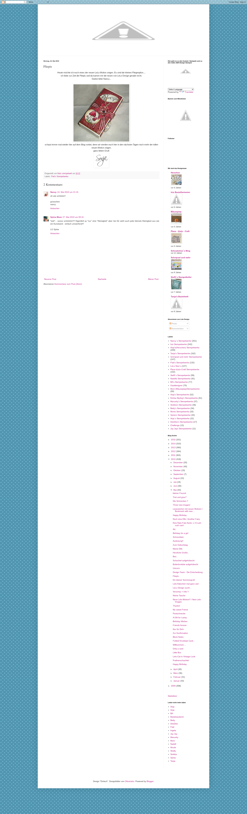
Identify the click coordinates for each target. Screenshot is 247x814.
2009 (173, 686)
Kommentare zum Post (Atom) (68, 284)
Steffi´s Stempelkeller (181, 277)
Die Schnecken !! (180, 501)
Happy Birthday (180, 515)
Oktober (177, 470)
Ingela (173, 730)
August (176, 478)
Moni (172, 741)
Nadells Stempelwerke (180, 378)
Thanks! (176, 606)
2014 (173, 443)
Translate (189, 92)
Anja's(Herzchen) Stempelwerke (184, 347)
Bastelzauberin (177, 717)
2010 (173, 459)
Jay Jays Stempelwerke (181, 428)
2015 (173, 439)
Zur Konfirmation (180, 633)
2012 (173, 451)
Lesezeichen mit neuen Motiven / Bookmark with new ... (188, 510)
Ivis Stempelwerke (178, 344)
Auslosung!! (178, 541)
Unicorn (176, 568)
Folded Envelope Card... (184, 641)
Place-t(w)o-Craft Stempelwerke (184, 369)
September (178, 474)
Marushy (174, 737)
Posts (174, 323)
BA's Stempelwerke (179, 382)
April (175, 669)
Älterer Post (153, 279)
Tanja (172, 761)
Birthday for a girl (180, 533)
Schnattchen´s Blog (180, 251)
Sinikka (173, 754)
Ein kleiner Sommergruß (184, 580)
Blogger (150, 781)
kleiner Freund (179, 493)
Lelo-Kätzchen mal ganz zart (186, 584)
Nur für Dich (178, 629)
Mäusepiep (176, 212)
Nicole (173, 747)
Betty (172, 720)
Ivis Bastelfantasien (180, 192)
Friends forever (180, 625)
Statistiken (172, 696)
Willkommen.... (179, 645)
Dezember (178, 462)
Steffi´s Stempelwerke (180, 375)
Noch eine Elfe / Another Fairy (186, 519)
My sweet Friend (180, 609)
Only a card (178, 649)
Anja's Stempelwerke (179, 394)
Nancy (53, 192)
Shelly (173, 751)
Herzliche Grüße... (181, 552)
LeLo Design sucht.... (182, 588)
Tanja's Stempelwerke (180, 353)
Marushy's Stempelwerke (181, 401)
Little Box (177, 652)
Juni (175, 486)
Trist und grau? (180, 497)
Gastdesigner (176, 385)
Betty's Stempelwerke (180, 408)
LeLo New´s (175, 366)
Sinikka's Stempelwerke (181, 405)
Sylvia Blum (56, 217)
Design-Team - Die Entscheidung (188, 572)
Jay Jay (173, 734)
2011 (173, 455)
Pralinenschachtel (181, 660)
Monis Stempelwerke (179, 411)
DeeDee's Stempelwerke (181, 422)
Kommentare (177, 328)
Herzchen (175, 172)
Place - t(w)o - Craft (180, 231)
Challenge (175, 425)
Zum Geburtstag (180, 545)
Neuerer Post (50, 279)
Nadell (173, 744)
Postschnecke (179, 613)
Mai (175, 490)
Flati (172, 727)
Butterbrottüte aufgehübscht (185, 564)
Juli (175, 482)
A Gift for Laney (180, 617)
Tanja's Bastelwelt (179, 296)
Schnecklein (178, 537)
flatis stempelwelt (64, 173)
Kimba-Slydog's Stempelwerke (184, 398)
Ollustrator (129, 781)
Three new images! (181, 505)
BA (171, 713)
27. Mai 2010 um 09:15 (73, 217)
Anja (172, 707)
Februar (177, 677)
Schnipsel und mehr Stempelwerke (186, 357)
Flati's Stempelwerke (59, 176)
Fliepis (176, 576)
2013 (173, 447)
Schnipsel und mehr (180, 257)
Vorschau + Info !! (181, 591)
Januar (176, 681)
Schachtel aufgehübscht (184, 560)
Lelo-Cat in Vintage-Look (184, 656)
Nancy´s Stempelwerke (180, 341)
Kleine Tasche (179, 595)
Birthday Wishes (180, 621)
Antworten (54, 208)
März (176, 673)
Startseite (102, 279)
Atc (174, 529)
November (178, 466)
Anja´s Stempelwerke (180, 418)
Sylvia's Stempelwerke (180, 415)
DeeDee (174, 724)
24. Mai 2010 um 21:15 (67, 192)
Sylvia (173, 758)
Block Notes (178, 637)
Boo (174, 556)
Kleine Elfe (177, 549)
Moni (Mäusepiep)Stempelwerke (185, 389)
